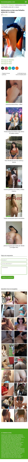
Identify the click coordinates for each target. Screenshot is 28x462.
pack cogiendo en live (18, 437)
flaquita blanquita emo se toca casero (15, 442)
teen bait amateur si (18, 456)
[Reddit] (16, 68)
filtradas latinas (19, 444)
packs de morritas (5, 451)
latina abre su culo (16, 454)
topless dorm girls (18, 453)
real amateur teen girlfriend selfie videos (12, 436)
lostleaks (3, 456)
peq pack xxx (4, 434)
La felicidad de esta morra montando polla (21, 74)
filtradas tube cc (4, 447)
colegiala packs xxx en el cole (16, 452)
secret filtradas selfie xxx (6, 443)
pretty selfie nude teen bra (18, 449)
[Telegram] (13, 68)
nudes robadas (18, 457)
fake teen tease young (10, 444)
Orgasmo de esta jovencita (6, 74)
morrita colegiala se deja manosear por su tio (11, 446)
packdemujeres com (9, 453)
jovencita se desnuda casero (7, 448)
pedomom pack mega (12, 436)
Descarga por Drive (6, 63)
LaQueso (5, 14)
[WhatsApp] (9, 68)
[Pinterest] (6, 68)
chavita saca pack (9, 456)
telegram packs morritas (15, 438)
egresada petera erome (6, 454)
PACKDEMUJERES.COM (8, 2)
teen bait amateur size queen (7, 457)
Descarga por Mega (6, 61)
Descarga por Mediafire (7, 60)
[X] (2, 68)
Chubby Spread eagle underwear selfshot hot (11, 439)
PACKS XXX (4, 5)
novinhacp (7, 452)
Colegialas (11, 5)
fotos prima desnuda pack (14, 447)
